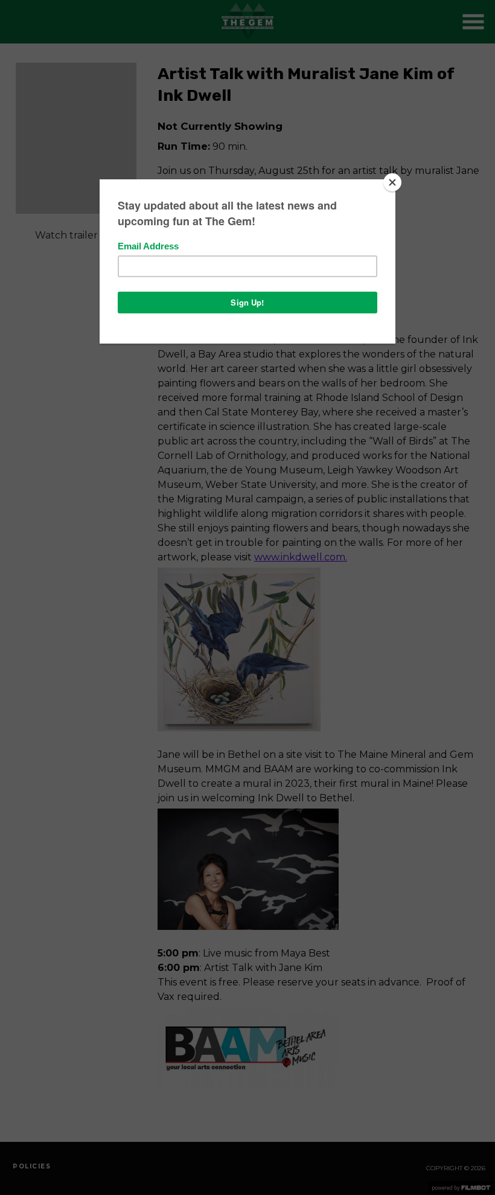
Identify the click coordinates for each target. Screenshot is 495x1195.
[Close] (392, 182)
